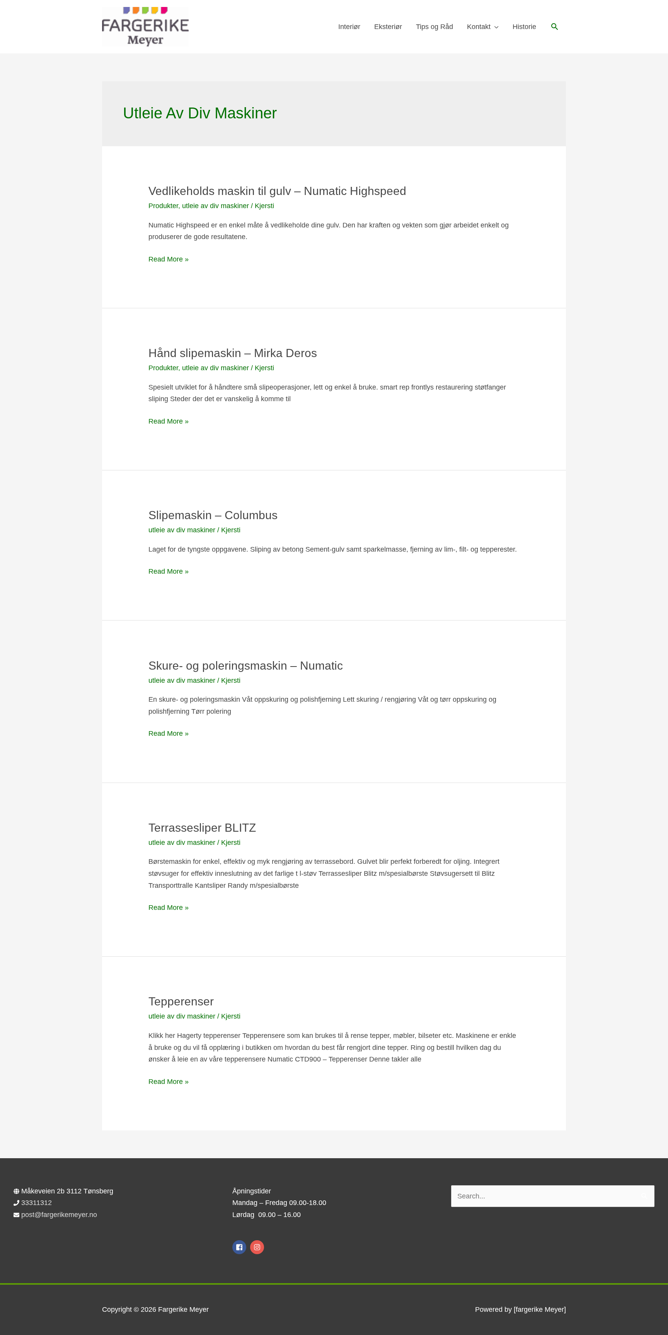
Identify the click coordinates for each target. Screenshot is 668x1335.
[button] (554, 26)
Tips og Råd (434, 27)
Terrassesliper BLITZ (202, 827)
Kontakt (479, 27)
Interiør (349, 27)
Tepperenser (181, 1001)
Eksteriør (388, 27)
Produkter (163, 206)
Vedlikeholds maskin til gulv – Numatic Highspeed (277, 191)
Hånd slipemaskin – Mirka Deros (232, 353)
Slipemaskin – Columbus (213, 515)
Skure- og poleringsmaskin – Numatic (245, 665)
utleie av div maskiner (215, 206)
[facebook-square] (240, 1247)
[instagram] (258, 1247)
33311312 (36, 1203)
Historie (524, 27)
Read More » (168, 260)
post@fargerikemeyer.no (59, 1215)
